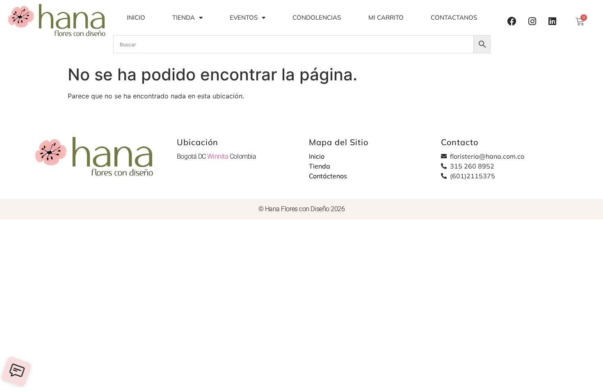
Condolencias (316, 17)
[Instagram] (532, 21)
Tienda (183, 17)
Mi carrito (386, 17)
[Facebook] (512, 21)
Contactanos (454, 17)
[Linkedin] (552, 21)
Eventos (244, 17)
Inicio (136, 17)
